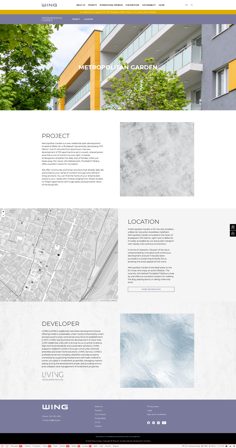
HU (186, 5)
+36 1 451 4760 (55, 416)
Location (88, 19)
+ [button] (3, 211)
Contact (98, 426)
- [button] (3, 215)
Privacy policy (153, 406)
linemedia (146, 441)
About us (99, 406)
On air (161, 5)
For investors (100, 414)
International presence (111, 5)
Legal (149, 410)
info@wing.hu (54, 420)
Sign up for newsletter (156, 414)
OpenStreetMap (105, 300)
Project (76, 19)
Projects (98, 410)
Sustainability (149, 5)
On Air (97, 422)
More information (151, 289)
